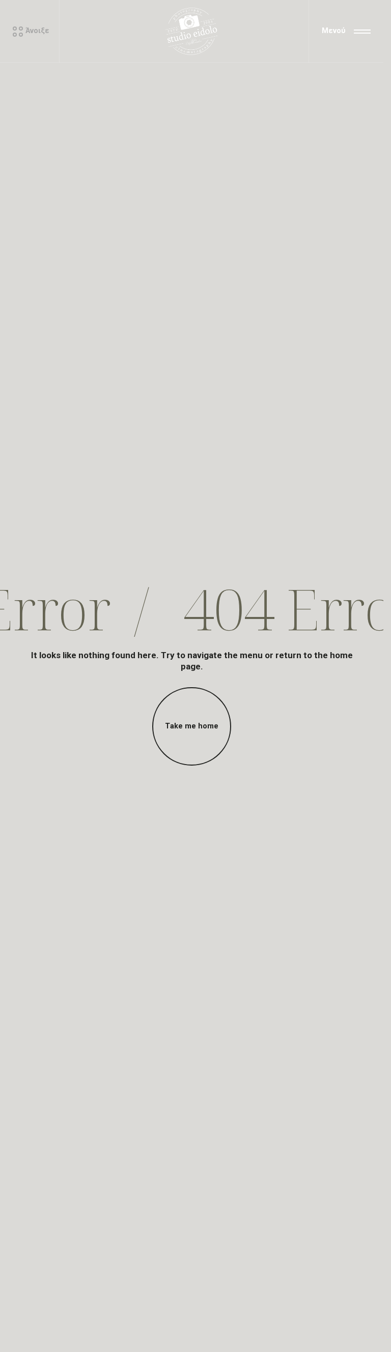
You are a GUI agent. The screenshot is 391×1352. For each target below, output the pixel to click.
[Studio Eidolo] (192, 31)
